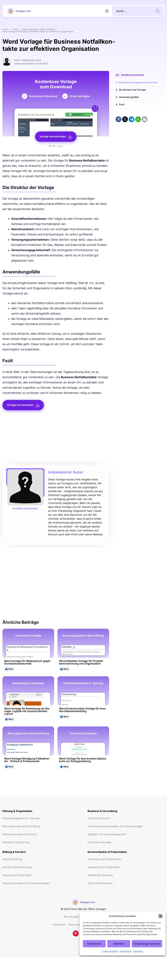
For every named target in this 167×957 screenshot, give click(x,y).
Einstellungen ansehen (147, 943)
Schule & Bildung (12, 859)
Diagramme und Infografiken (104, 867)
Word (15, 29)
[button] (160, 916)
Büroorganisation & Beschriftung (39, 29)
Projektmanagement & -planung (20, 818)
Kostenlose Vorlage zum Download (138, 82)
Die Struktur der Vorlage (132, 89)
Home (5, 29)
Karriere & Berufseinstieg (17, 867)
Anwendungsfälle (129, 97)
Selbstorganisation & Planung (19, 834)
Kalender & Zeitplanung (16, 842)
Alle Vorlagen (71, 916)
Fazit (121, 104)
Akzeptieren (94, 943)
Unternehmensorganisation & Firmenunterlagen (115, 826)
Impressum (138, 951)
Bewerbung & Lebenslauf (16, 875)
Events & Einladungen (100, 883)
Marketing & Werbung (100, 875)
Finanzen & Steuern (99, 818)
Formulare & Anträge (99, 842)
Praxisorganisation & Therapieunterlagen (26, 883)
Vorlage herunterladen (52, 136)
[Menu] (106, 11)
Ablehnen (118, 943)
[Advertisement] (55, 438)
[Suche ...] (158, 11)
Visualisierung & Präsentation (105, 859)
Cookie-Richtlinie (110, 951)
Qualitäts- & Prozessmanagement (107, 834)
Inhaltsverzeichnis (132, 75)
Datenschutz (125, 951)
